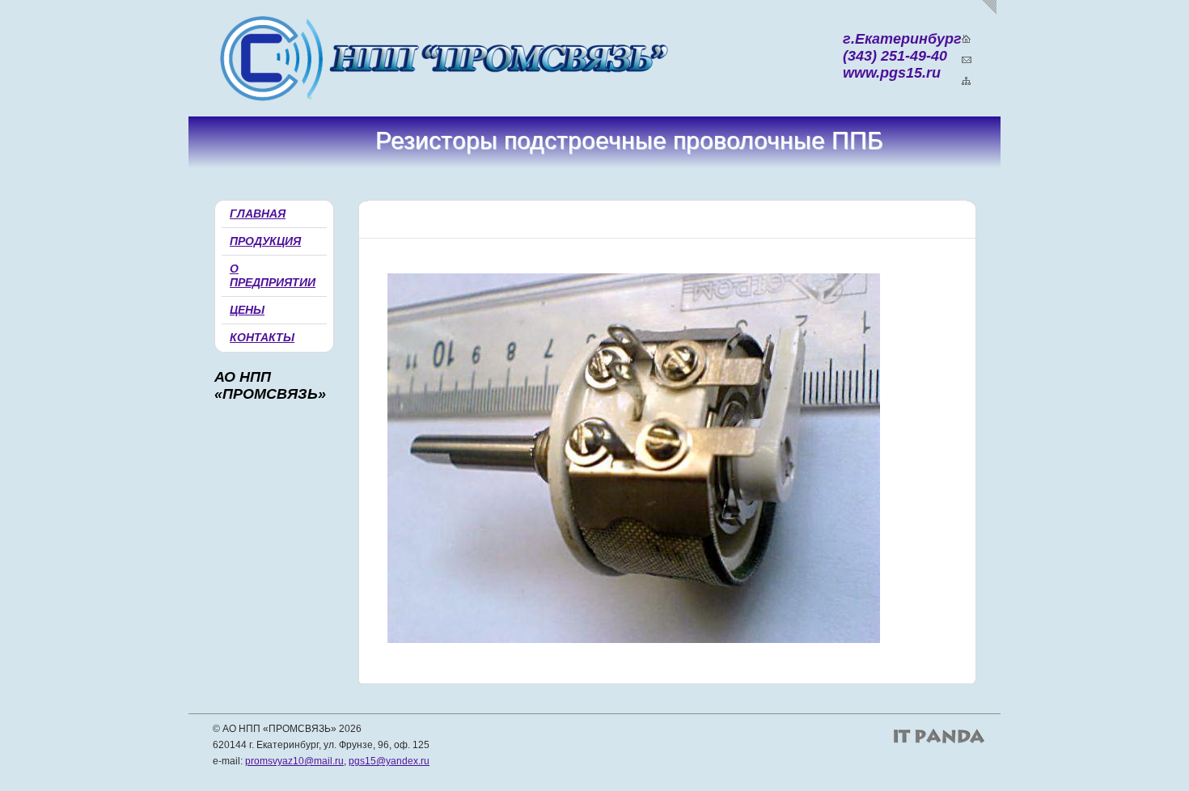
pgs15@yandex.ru (389, 761)
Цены (247, 309)
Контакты (262, 337)
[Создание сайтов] (939, 736)
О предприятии (272, 275)
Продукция (265, 241)
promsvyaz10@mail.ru (294, 761)
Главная (258, 213)
